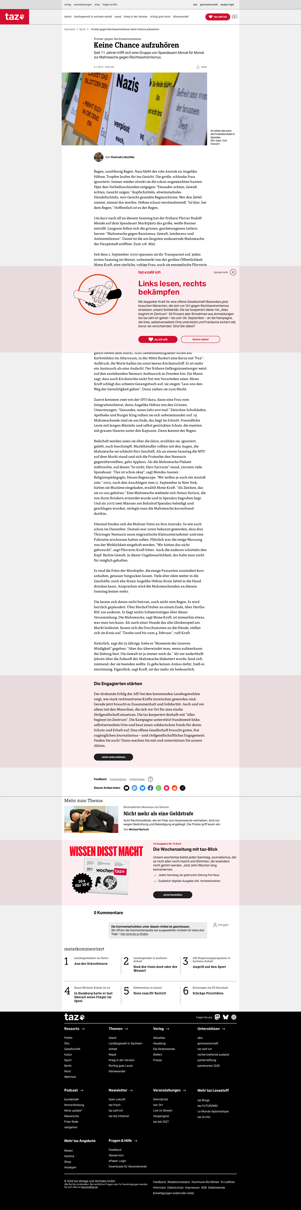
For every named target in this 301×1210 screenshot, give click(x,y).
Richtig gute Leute (121, 1066)
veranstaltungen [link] (83, 4)
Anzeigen (70, 1167)
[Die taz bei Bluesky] (226, 1018)
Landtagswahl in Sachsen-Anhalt (126, 1046)
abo (200, 1038)
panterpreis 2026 (209, 1066)
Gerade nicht (221, 272)
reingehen (70, 1127)
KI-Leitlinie (228, 1182)
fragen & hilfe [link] (109, 4)
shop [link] (97, 4)
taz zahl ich (205, 1049)
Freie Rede (71, 1122)
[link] (68, 16)
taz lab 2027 (161, 1122)
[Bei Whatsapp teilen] (158, 788)
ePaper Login (117, 1161)
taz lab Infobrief (119, 1116)
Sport (68, 1060)
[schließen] (233, 272)
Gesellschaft (72, 1049)
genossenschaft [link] (209, 4)
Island (113, 1038)
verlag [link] (67, 4)
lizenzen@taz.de (89, 1187)
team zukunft (117, 1099)
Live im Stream (162, 1110)
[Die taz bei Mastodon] (217, 1018)
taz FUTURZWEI (208, 1106)
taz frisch (115, 1105)
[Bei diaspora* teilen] (166, 788)
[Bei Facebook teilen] (150, 788)
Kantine (69, 1156)
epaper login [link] (227, 4)
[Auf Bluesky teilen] (142, 788)
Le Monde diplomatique (213, 1111)
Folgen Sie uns (204, 1017)
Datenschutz (175, 1187)
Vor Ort (158, 1105)
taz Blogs (204, 1100)
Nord (67, 1071)
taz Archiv (204, 1117)
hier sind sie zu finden (134, 934)
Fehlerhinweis (137, 779)
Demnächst (160, 1099)
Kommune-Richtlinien (206, 1182)
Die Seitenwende (164, 1049)
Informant (160, 1187)
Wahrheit (70, 1077)
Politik (68, 1038)
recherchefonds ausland (213, 1054)
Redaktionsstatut (179, 1182)
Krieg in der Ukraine (121, 1060)
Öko (67, 1043)
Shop (67, 1162)
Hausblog (159, 1043)
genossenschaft (208, 1043)
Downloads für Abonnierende (128, 1166)
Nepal (112, 1054)
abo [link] (195, 4)
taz (74, 1017)
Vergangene (161, 1116)
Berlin (82, 29)
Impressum (192, 1187)
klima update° (73, 1110)
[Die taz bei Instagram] (234, 1018)
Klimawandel (117, 1071)
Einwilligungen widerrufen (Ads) (173, 1193)
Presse (157, 1060)
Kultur (68, 1054)
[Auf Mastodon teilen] (134, 788)
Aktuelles (159, 1038)
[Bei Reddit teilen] (174, 788)
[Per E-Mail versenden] (126, 788)
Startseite (69, 29)
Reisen (68, 1150)
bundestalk (71, 1099)
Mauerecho (71, 1116)
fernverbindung (74, 1105)
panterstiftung (207, 1060)
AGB (204, 1187)
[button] (235, 17)
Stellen (157, 1054)
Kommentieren (118, 779)
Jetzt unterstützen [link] (113, 757)
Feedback (115, 1150)
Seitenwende (216, 1187)
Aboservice (116, 1155)
